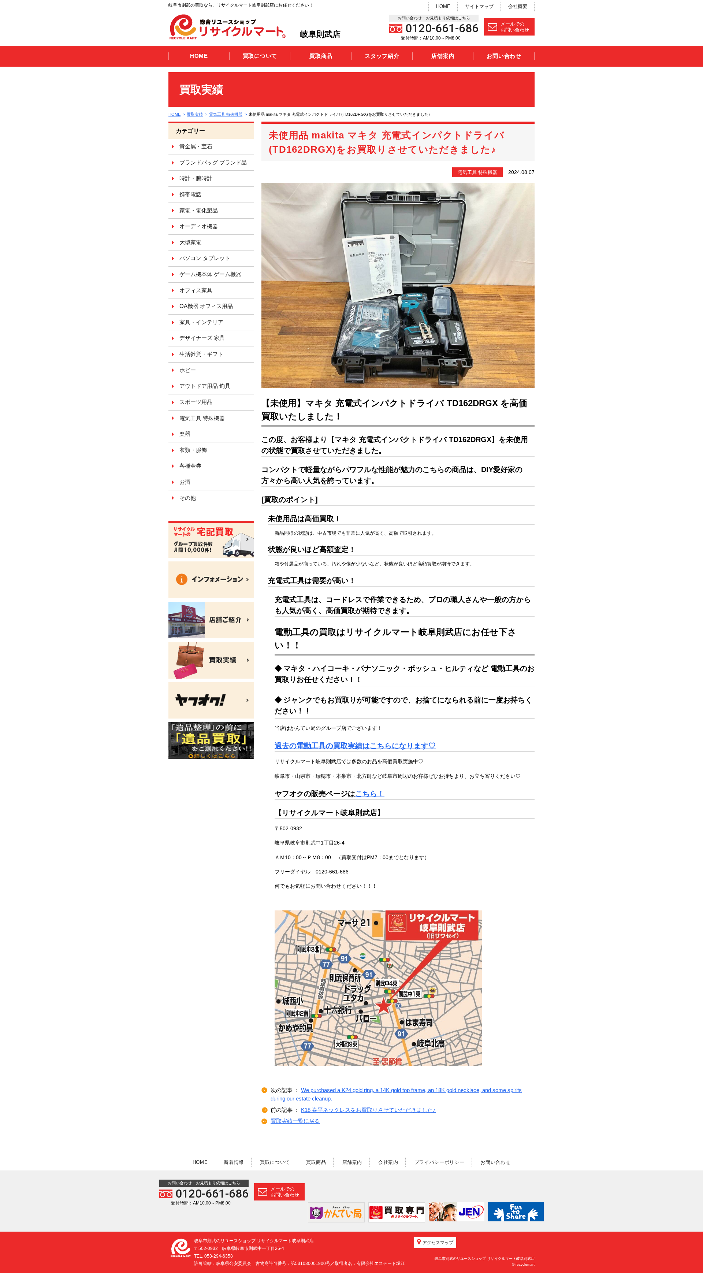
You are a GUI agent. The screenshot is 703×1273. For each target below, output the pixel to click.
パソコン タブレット (204, 258)
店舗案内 (442, 56)
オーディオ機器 (198, 226)
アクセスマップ (438, 1242)
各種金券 (190, 466)
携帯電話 (190, 194)
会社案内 (388, 1162)
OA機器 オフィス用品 (206, 306)
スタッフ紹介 (382, 56)
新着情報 (234, 1162)
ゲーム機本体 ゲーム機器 (210, 274)
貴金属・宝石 (195, 146)
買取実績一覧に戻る (295, 1121)
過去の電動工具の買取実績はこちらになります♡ (355, 746)
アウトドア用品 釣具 (204, 386)
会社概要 (517, 6)
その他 (187, 498)
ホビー (187, 370)
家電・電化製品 (198, 210)
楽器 (184, 434)
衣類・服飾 (193, 450)
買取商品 (320, 56)
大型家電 (190, 242)
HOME (443, 6)
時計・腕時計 (195, 178)
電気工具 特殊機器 (225, 114)
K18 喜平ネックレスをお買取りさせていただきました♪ (368, 1110)
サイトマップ (479, 6)
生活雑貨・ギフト (201, 354)
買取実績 (195, 114)
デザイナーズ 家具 (202, 338)
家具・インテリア (201, 322)
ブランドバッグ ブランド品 (213, 162)
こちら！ (369, 794)
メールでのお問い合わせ (515, 27)
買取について (260, 56)
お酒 (184, 482)
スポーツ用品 (195, 402)
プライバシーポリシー (439, 1162)
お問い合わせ (504, 56)
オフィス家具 (195, 290)
